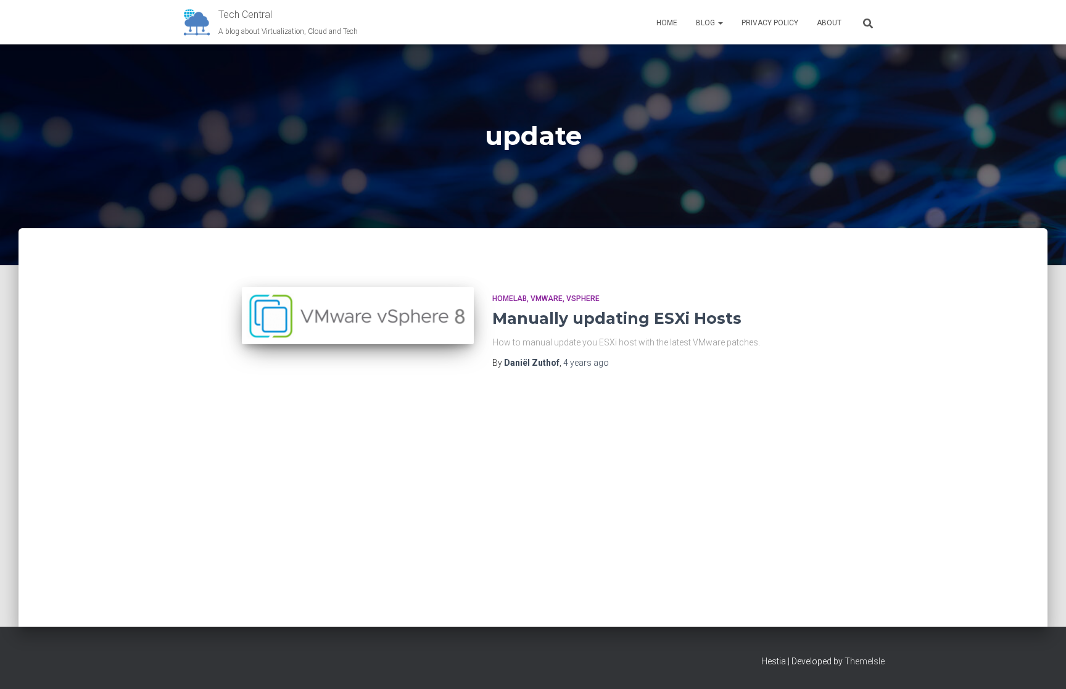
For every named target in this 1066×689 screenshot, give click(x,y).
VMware (547, 298)
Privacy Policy (770, 23)
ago (586, 363)
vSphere (583, 298)
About (829, 23)
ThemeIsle (865, 661)
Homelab (509, 298)
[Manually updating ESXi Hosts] (358, 315)
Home (666, 23)
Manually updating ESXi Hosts (617, 318)
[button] (720, 23)
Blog (706, 23)
